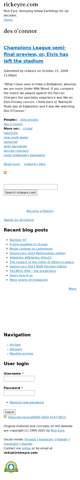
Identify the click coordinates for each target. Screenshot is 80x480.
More (72, 288)
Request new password (27, 402)
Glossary (16, 349)
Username (13, 373)
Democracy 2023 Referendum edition (37, 253)
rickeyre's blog (34, 164)
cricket (28, 128)
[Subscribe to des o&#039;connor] (5, 173)
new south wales (16, 137)
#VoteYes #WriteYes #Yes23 (31, 257)
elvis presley (29, 119)
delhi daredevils (15, 146)
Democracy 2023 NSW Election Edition (38, 266)
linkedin (62, 439)
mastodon (11, 444)
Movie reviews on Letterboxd (31, 249)
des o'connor (13, 124)
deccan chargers (16, 151)
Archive (15, 345)
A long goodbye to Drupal (28, 244)
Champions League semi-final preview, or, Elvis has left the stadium (36, 54)
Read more (12, 164)
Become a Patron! (40, 211)
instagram (46, 439)
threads (30, 439)
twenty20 (10, 133)
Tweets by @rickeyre (19, 220)
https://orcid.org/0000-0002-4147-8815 (37, 417)
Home (8, 20)
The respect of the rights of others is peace (42, 262)
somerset (11, 142)
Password (13, 388)
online (26, 448)
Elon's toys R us (21, 275)
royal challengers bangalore (24, 155)
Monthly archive (21, 353)
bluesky (26, 444)
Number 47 (18, 240)
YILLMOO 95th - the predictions (33, 271)
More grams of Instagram (29, 280)
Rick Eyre (58, 430)
